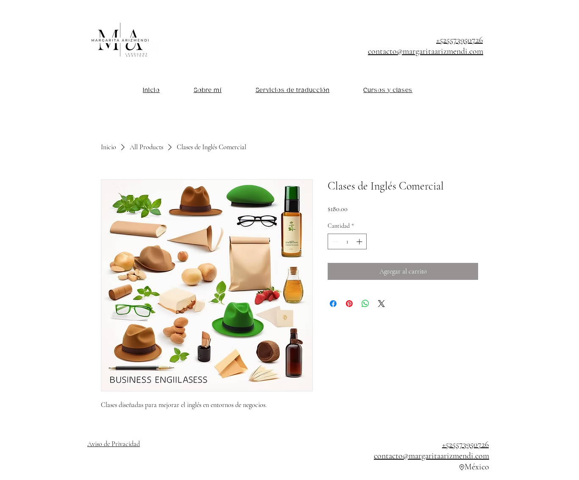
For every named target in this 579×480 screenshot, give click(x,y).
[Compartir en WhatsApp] (365, 304)
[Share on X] (381, 304)
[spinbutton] (347, 241)
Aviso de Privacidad (113, 444)
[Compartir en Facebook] (333, 304)
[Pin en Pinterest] (349, 304)
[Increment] (360, 241)
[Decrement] (334, 241)
